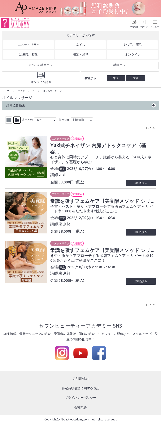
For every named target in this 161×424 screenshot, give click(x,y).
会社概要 (80, 407)
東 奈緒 (64, 224)
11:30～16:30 (104, 218)
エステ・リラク (60, 138)
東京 (62, 169)
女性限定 (77, 138)
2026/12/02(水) (80, 218)
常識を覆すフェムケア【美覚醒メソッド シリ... (102, 201)
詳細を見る (141, 183)
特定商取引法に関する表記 (80, 388)
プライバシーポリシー (80, 397)
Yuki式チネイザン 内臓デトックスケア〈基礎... (98, 148)
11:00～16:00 (104, 168)
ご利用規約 (80, 378)
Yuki (61, 175)
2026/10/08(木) (80, 267)
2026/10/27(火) (80, 168)
